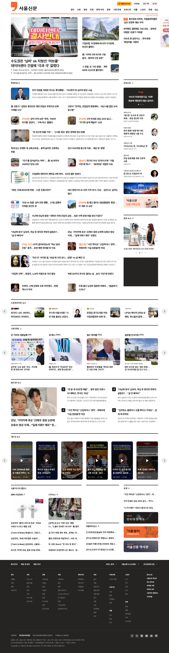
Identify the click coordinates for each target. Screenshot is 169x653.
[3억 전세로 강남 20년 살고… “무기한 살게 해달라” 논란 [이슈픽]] (72, 120)
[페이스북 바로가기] (132, 636)
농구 (126, 590)
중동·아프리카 (62, 590)
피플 (135, 9)
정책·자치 (100, 9)
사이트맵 (149, 597)
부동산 (44, 583)
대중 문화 (96, 594)
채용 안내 (36, 564)
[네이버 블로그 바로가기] (156, 636)
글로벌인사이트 (62, 609)
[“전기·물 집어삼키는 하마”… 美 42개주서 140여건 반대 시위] (15, 162)
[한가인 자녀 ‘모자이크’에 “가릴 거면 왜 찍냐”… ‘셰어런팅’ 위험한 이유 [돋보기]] (72, 162)
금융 (43, 587)
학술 (95, 583)
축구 (126, 583)
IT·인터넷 (45, 601)
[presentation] (4, 311)
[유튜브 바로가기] (146, 636)
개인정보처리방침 (24, 635)
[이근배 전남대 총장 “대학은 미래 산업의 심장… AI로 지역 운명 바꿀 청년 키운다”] (20, 219)
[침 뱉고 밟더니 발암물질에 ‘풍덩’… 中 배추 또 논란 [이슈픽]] (72, 204)
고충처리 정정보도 (152, 593)
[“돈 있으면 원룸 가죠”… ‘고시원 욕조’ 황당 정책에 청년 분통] (20, 135)
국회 (12, 583)
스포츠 (143, 9)
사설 (110, 592)
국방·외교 (14, 590)
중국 (59, 583)
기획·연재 (117, 9)
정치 (72, 9)
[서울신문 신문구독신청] (141, 202)
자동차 (44, 590)
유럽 (59, 601)
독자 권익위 (150, 582)
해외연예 (128, 614)
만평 (110, 603)
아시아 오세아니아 (63, 594)
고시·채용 (81, 590)
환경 (28, 587)
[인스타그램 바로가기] (142, 636)
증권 (43, 598)
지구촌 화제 (61, 605)
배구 (126, 594)
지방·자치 (81, 583)
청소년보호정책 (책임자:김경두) (43, 635)
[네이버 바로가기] (151, 636)
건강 (95, 605)
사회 (79, 9)
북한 (12, 587)
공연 (95, 616)
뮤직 (126, 617)
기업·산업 (45, 579)
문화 (108, 9)
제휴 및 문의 (25, 564)
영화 (95, 612)
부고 (110, 622)
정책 (43, 605)
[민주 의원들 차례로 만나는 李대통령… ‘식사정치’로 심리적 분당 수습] (20, 94)
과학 (28, 594)
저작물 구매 (150, 585)
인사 (110, 615)
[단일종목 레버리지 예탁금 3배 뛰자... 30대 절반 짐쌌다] (20, 177)
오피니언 (127, 9)
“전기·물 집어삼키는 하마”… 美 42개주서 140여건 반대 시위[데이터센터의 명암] (42, 73)
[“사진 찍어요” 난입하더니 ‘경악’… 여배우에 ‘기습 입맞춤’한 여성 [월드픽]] (72, 246)
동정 (110, 619)
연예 (150, 9)
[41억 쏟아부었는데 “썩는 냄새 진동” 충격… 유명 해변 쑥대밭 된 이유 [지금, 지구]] (15, 246)
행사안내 (14, 564)
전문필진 (112, 599)
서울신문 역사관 (152, 578)
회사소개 (149, 575)
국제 (91, 9)
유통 (43, 594)
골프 (126, 587)
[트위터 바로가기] (137, 636)
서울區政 (81, 587)
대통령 (13, 579)
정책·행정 (81, 579)
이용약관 (13, 635)
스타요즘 (128, 621)
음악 (95, 579)
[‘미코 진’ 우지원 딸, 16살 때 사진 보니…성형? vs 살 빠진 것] (20, 261)
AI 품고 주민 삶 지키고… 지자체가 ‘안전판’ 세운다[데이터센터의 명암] (38, 70)
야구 (126, 579)
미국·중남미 (61, 598)
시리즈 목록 (112, 579)
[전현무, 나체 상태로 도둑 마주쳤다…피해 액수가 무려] (15, 287)
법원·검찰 (29, 583)
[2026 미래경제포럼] (141, 188)
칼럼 (110, 595)
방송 (126, 606)
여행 (95, 601)
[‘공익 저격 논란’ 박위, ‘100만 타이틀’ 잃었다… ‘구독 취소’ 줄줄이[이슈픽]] (15, 120)
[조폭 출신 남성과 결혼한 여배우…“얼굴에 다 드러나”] (72, 287)
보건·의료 (29, 598)
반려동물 (96, 609)
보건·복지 (29, 601)
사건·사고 (29, 579)
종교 (95, 598)
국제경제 (60, 579)
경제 (85, 9)
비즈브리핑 (45, 609)
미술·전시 (96, 587)
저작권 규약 (150, 589)
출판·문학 (96, 590)
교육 (28, 590)
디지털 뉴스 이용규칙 (61, 635)
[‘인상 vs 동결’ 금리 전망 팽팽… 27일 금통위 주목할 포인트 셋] (15, 204)
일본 (59, 587)
